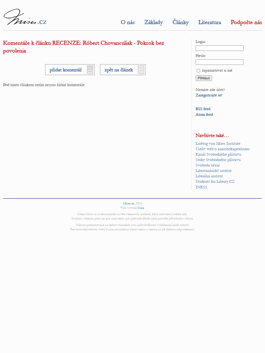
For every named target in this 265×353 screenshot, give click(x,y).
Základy (153, 22)
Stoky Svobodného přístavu (218, 159)
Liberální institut (209, 176)
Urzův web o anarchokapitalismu (222, 149)
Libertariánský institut (214, 170)
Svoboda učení (208, 165)
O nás (128, 22)
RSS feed (203, 108)
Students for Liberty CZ (215, 181)
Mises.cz (128, 203)
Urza (141, 208)
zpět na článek (119, 70)
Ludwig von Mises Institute (218, 143)
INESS (201, 187)
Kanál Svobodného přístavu (218, 154)
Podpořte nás (246, 22)
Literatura (209, 22)
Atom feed (204, 114)
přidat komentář (66, 70)
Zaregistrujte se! (209, 95)
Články (181, 22)
